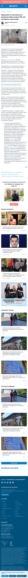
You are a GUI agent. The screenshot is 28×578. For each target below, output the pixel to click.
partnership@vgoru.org (7, 536)
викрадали (11, 156)
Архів (16, 511)
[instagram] (5, 483)
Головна (3, 11)
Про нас (4, 513)
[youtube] (7, 483)
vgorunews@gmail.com (7, 528)
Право (4, 506)
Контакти (17, 513)
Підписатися (5, 494)
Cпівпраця (4, 518)
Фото (17, 506)
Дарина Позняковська (11, 22)
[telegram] (10, 483)
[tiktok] (13, 483)
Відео (3, 511)
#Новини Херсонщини (8, 172)
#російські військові (7, 176)
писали (12, 139)
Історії (4, 503)
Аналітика (18, 503)
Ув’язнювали (13, 147)
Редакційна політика (6, 515)
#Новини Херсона (13, 174)
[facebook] (2, 483)
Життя (4, 510)
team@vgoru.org (5, 531)
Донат (13, 204)
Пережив (12, 150)
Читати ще (14, 463)
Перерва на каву (7, 508)
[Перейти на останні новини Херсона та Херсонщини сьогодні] (14, 6)
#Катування (18, 172)
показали (22, 128)
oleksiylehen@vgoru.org (7, 537)
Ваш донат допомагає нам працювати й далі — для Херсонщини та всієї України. (14, 2)
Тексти (16, 501)
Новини (9, 11)
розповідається (10, 59)
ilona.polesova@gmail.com (8, 527)
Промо (18, 508)
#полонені (4, 174)
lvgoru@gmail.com (6, 530)
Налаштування (20, 575)
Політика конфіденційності (19, 516)
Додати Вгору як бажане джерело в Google (12, 84)
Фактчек (5, 504)
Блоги (16, 510)
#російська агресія (18, 176)
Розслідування (19, 504)
